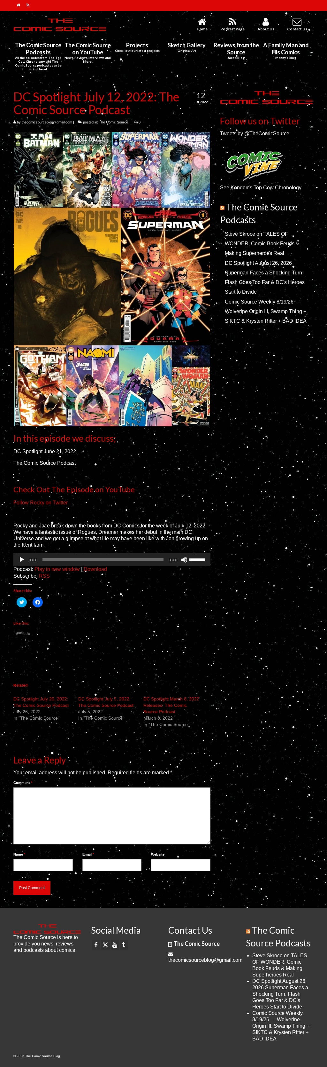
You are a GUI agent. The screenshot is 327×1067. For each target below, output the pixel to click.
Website (157, 854)
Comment (22, 783)
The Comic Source (113, 122)
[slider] (198, 559)
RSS (44, 576)
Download (95, 569)
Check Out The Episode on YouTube (74, 489)
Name (19, 854)
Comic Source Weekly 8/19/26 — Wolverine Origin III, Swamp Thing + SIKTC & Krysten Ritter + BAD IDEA (266, 311)
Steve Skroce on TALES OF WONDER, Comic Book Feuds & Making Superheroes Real (262, 243)
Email (88, 854)
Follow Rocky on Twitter (40, 502)
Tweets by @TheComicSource (254, 133)
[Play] (22, 560)
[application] (111, 559)
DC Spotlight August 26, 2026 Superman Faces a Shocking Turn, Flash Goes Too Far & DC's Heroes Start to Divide (280, 993)
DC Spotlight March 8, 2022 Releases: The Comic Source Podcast (171, 705)
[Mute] (184, 560)
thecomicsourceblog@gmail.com (47, 122)
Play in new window (57, 569)
